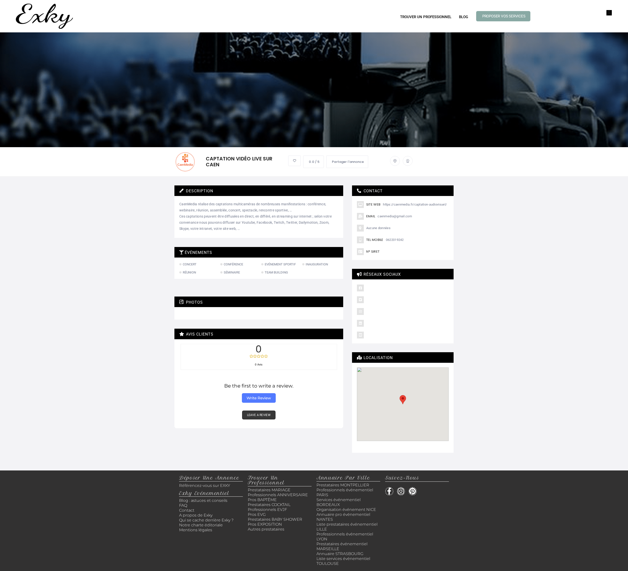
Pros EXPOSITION (265, 524)
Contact (186, 510)
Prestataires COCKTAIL (269, 504)
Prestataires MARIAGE (269, 490)
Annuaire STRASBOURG (339, 553)
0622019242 (395, 240)
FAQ (183, 505)
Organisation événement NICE (346, 509)
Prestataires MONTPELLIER (342, 485)
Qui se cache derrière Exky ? (206, 520)
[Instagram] (401, 491)
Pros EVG (257, 514)
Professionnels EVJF (267, 509)
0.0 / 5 (314, 161)
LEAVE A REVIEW (259, 415)
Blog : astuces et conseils (203, 500)
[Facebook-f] (389, 491)
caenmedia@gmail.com (395, 216)
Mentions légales (195, 530)
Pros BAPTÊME (262, 499)
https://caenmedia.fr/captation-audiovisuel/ (415, 204)
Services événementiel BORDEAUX (338, 502)
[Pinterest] (412, 491)
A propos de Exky (196, 515)
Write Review (259, 398)
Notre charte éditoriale (201, 525)
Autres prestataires (266, 529)
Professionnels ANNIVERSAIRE (278, 495)
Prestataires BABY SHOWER (275, 519)
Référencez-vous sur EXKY (204, 485)
